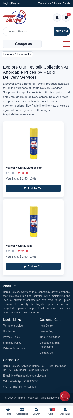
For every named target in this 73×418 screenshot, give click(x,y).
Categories (23, 44)
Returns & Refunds (14, 348)
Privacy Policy (11, 337)
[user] (57, 17)
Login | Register (11, 3)
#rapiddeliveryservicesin (18, 114)
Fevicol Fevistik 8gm (19, 245)
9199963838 (31, 381)
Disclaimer (9, 331)
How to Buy (46, 331)
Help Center (46, 325)
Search (62, 31)
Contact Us (46, 352)
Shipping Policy (12, 342)
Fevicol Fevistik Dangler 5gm (24, 167)
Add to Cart (35, 188)
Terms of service (13, 325)
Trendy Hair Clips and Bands (54, 3)
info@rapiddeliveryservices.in (28, 375)
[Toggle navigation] (65, 44)
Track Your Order (50, 337)
